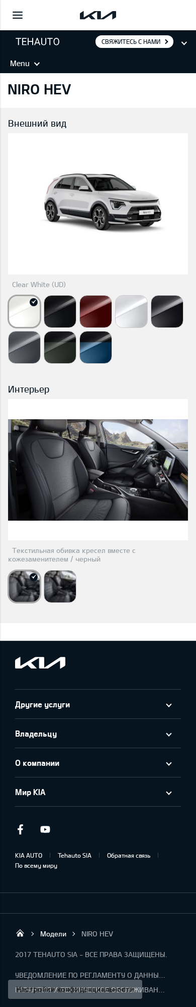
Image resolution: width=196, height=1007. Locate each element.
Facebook (20, 829)
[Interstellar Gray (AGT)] (167, 311)
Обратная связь (128, 855)
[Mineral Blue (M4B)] (95, 347)
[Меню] (18, 15)
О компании (37, 762)
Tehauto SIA (74, 855)
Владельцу (36, 733)
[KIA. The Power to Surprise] (40, 662)
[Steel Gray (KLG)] (24, 347)
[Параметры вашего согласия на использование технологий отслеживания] (75, 989)
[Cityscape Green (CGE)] (60, 347)
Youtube (45, 829)
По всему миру (36, 865)
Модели (53, 933)
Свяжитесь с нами (131, 41)
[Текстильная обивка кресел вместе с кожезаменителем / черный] (24, 586)
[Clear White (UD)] (24, 311)
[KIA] (98, 15)
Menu (20, 63)
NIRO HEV (97, 933)
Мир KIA (30, 792)
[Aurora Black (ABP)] (60, 311)
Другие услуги (42, 704)
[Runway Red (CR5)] (95, 311)
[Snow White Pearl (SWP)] (131, 311)
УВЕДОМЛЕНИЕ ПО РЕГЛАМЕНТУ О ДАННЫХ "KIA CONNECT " (90, 975)
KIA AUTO (28, 855)
